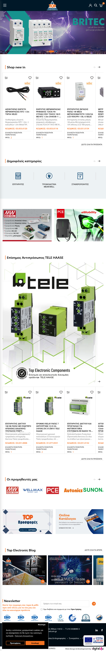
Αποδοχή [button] (35, 643)
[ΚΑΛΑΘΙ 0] (101, 6)
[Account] (90, 5)
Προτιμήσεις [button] (15, 643)
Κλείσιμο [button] (41, 624)
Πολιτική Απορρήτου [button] (24, 636)
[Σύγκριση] (6, 77)
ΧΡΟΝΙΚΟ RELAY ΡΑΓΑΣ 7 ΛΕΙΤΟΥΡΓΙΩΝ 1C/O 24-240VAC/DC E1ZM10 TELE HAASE (47, 427)
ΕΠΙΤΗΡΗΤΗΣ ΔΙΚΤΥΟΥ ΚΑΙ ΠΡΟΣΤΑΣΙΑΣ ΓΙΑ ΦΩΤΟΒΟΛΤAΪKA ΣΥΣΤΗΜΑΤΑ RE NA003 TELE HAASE (80, 429)
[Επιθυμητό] (30, 77)
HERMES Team (57, 580)
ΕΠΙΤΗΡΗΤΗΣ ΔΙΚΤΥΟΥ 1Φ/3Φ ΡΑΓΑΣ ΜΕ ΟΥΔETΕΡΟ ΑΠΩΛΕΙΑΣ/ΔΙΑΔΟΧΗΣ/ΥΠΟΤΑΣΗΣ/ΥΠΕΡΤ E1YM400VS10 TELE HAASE (18, 429)
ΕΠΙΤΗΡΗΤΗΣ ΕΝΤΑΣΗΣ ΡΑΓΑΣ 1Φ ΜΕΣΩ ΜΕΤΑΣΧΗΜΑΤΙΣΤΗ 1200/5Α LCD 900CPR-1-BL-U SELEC (80, 113)
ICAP (8, 580)
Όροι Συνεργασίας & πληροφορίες (51, 638)
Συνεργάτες (74, 638)
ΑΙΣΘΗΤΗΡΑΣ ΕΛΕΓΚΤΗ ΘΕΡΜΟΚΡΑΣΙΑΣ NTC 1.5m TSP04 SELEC (17, 111)
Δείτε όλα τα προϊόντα (91, 144)
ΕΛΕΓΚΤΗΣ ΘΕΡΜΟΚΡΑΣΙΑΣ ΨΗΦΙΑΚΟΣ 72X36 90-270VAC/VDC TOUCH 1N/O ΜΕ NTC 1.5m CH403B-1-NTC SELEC (48, 114)
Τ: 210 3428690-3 (72, 629)
